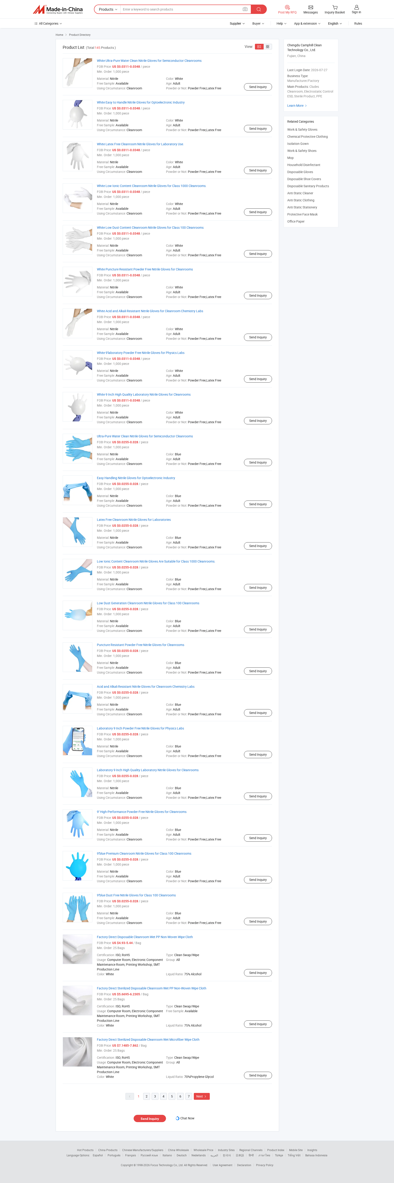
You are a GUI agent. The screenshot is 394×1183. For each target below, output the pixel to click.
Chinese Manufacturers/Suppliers (142, 1150)
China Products (107, 1150)
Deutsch (182, 1155)
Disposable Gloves (300, 172)
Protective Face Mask (302, 214)
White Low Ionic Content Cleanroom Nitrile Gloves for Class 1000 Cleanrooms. (152, 186)
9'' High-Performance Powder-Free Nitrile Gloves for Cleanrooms (142, 811)
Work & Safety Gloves (302, 129)
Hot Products (85, 1150)
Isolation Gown (298, 143)
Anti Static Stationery (302, 207)
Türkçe (279, 1155)
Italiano (167, 1155)
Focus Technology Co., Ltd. (167, 1165)
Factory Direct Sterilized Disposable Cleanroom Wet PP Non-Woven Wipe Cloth (151, 988)
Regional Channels (250, 1150)
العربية (214, 1155)
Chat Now (187, 1118)
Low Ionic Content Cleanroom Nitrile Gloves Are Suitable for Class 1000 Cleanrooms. (156, 561)
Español (98, 1155)
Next (201, 1096)
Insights (312, 1150)
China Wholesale (178, 1150)
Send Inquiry (258, 87)
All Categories (48, 23)
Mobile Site (296, 1150)
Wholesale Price (203, 1150)
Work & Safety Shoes (301, 150)
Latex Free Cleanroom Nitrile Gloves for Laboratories (134, 519)
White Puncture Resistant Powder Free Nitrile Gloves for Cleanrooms (145, 269)
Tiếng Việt (294, 1155)
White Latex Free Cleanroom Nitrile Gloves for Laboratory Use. (140, 144)
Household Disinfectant (303, 165)
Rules (358, 23)
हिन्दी (251, 1155)
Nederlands (199, 1155)
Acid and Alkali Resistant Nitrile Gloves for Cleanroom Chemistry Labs (145, 686)
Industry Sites (226, 1150)
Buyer (256, 23)
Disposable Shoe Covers (304, 179)
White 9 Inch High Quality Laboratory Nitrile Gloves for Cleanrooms (144, 394)
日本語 (240, 1155)
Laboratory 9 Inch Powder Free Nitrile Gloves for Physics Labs (140, 728)
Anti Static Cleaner (300, 193)
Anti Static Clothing (300, 200)
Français (130, 1155)
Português (114, 1155)
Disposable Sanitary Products (308, 186)
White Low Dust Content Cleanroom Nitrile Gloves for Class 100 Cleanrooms (150, 227)
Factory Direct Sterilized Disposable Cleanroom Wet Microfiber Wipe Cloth (148, 1039)
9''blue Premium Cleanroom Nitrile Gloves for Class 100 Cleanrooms (144, 853)
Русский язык (149, 1155)
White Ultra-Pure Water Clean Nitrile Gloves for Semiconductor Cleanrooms (149, 60)
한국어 (227, 1155)
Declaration (244, 1165)
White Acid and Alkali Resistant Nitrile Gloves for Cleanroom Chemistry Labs (150, 311)
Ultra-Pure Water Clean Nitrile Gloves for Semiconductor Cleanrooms (145, 436)
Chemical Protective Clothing (307, 136)
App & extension (305, 23)
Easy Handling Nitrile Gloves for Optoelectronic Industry (136, 478)
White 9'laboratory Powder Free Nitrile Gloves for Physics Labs (140, 352)
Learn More (297, 105)
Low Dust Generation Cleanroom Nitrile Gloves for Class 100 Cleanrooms (148, 603)
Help (280, 23)
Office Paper (296, 221)
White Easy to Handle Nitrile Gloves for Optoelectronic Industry (141, 102)
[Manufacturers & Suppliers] (58, 9)
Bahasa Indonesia (316, 1155)
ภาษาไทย (264, 1155)
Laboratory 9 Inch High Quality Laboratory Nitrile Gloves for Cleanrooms (148, 770)
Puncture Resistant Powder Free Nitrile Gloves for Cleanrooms (140, 645)
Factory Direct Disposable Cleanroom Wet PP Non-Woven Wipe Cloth (145, 937)
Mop (290, 158)
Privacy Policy (264, 1165)
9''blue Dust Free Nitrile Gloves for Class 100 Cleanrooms (136, 895)
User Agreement (222, 1165)
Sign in (356, 12)
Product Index (275, 1150)
